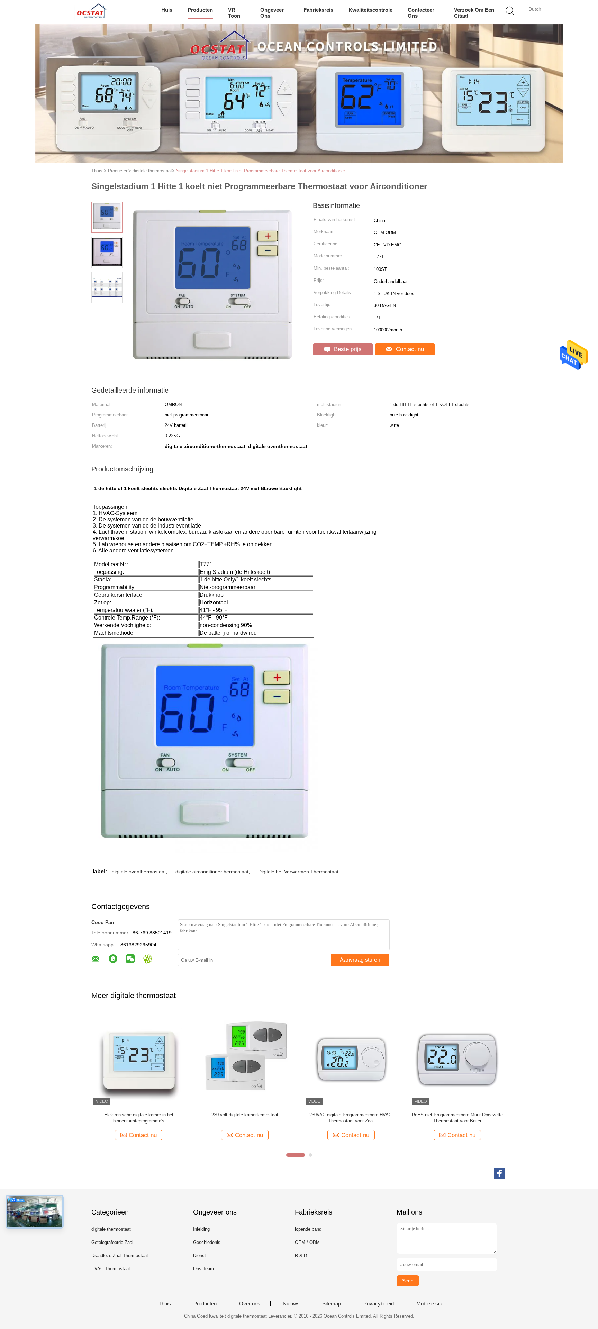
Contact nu (409, 349)
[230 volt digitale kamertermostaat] (245, 1059)
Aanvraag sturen (360, 960)
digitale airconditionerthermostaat (211, 871)
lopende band (308, 1229)
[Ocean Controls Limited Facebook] (499, 1173)
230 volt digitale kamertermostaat (244, 1114)
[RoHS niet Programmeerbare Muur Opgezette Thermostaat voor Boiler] (457, 1059)
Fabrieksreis (318, 10)
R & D (301, 1255)
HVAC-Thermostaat (110, 1268)
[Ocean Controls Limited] (90, 12)
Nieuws (291, 1303)
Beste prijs (347, 349)
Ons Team (203, 1268)
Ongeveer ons (272, 13)
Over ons (249, 1303)
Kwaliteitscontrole (370, 10)
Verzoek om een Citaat (474, 13)
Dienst (199, 1255)
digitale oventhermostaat (139, 871)
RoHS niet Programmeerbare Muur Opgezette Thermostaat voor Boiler (457, 1118)
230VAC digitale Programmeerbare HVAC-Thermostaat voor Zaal (351, 1118)
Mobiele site (429, 1303)
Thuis (164, 1303)
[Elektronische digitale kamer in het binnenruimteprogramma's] (138, 1059)
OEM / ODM (307, 1242)
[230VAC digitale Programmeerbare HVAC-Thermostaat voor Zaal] (351, 1059)
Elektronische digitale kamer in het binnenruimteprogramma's (138, 1118)
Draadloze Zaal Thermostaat (119, 1255)
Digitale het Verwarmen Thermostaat (298, 871)
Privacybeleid (378, 1303)
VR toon (234, 13)
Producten (200, 10)
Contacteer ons (421, 13)
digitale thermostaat (111, 1229)
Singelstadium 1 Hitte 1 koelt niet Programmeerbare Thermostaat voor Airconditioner (260, 170)
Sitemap (331, 1303)
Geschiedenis (206, 1242)
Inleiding (201, 1229)
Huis (166, 10)
